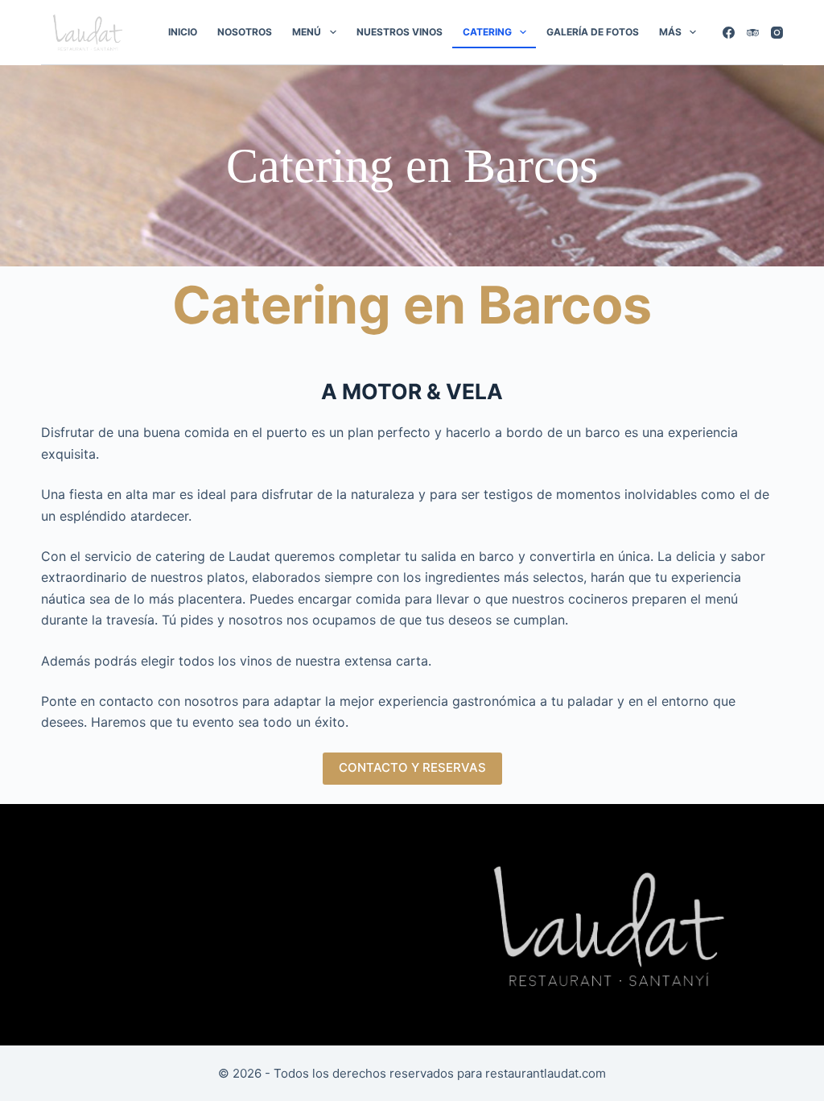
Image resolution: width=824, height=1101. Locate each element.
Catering (487, 32)
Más (670, 32)
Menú (306, 32)
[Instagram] (777, 33)
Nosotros (244, 32)
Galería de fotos (592, 32)
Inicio (182, 32)
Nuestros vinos (399, 32)
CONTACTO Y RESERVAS (412, 767)
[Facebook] (729, 33)
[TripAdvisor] (753, 33)
